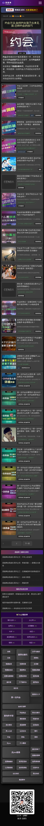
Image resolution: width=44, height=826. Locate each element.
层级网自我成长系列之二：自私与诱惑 (16, 577)
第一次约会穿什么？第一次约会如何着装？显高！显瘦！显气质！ (29, 431)
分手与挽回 (36, 651)
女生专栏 (16, 773)
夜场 (22, 737)
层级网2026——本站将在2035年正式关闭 (17, 608)
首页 (10, 16)
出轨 (8, 658)
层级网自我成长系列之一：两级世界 (15, 583)
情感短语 (9, 664)
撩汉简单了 (36, 749)
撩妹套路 (23, 719)
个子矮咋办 (23, 682)
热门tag (19, 615)
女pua (9, 743)
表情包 (36, 658)
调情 (32, 115)
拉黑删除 (32, 626)
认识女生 (23, 731)
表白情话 (9, 725)
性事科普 (23, 664)
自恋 (32, 631)
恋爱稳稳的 (9, 761)
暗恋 (32, 643)
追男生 (11, 626)
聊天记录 (12, 620)
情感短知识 (9, 670)
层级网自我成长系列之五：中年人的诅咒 (17, 557)
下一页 (27, 543)
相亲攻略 (36, 676)
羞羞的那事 (36, 755)
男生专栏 (36, 773)
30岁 (11, 631)
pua (19, 367)
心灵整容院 (9, 767)
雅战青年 (22, 780)
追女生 (16, 688)
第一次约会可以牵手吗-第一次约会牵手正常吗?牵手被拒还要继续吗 (29, 524)
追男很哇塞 (36, 761)
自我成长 (36, 725)
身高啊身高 (12, 637)
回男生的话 (32, 637)
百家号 (24, 818)
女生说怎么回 (21, 151)
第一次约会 (16, 697)
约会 (8, 737)
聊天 (36, 731)
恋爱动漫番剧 (8, 676)
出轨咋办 (36, 767)
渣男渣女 (36, 682)
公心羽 (32, 620)
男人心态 (9, 731)
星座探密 (23, 725)
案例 (36, 737)
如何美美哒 (23, 767)
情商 (12, 643)
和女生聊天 (36, 713)
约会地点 (23, 713)
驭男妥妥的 (23, 761)
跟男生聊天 (23, 655)
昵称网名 (23, 670)
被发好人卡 (36, 694)
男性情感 (16, 16)
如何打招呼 (22, 706)
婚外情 (9, 682)
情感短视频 (36, 670)
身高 (8, 651)
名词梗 (36, 664)
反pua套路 (15, 752)
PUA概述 (23, 743)
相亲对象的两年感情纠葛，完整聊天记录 (17, 603)
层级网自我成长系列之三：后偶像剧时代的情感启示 (21, 571)
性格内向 (36, 719)
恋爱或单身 (23, 676)
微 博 (19, 818)
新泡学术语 (8, 716)
